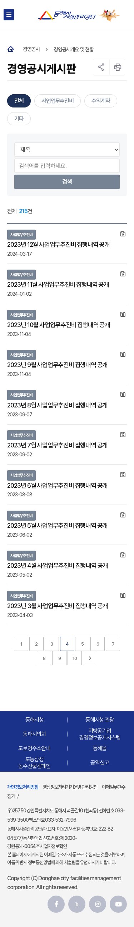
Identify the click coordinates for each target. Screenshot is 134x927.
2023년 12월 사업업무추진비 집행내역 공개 (58, 244)
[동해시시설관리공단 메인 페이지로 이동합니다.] (67, 15)
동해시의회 (34, 734)
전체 (19, 100)
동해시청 (34, 719)
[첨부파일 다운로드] (122, 234)
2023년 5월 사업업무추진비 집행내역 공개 (57, 525)
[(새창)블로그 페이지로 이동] (76, 904)
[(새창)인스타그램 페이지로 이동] (97, 904)
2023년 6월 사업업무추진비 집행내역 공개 (57, 485)
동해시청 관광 (99, 719)
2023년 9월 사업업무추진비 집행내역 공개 (57, 365)
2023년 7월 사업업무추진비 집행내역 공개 (57, 445)
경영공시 (31, 49)
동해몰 (99, 748)
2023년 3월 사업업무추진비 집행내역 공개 (57, 606)
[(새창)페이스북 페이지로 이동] (56, 904)
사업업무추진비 (57, 100)
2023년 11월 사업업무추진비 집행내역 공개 (58, 284)
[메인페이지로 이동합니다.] (12, 49)
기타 (19, 118)
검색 (67, 181)
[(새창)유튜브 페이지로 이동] (118, 904)
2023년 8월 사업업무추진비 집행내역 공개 (57, 405)
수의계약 (100, 100)
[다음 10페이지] (90, 658)
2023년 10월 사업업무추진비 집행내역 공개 (58, 325)
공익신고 (99, 762)
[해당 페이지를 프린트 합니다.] (118, 67)
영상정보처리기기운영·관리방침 (70, 787)
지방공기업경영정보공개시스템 (99, 734)
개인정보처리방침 (22, 787)
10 (75, 658)
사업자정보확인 (53, 846)
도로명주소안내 (34, 748)
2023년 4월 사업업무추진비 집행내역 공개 (57, 565)
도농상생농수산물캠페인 (34, 763)
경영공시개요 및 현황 (74, 49)
